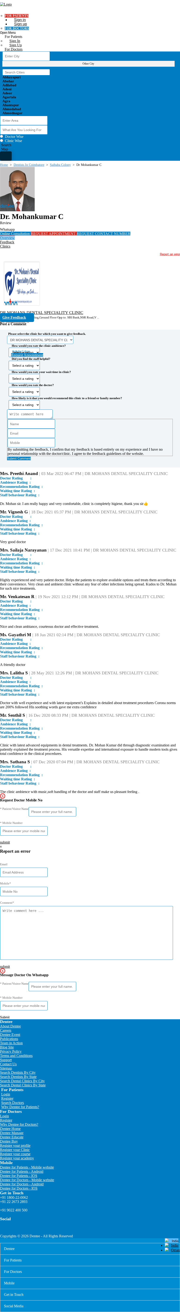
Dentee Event (10, 1035)
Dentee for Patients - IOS (18, 1176)
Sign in (20, 20)
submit (5, 842)
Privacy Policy (11, 1051)
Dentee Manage (11, 1133)
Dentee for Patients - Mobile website (27, 1167)
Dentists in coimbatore (29, 165)
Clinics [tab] (5, 246)
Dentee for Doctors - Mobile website (27, 1180)
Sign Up (15, 45)
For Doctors (13, 49)
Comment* (7, 902)
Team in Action (11, 1043)
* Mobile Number (11, 823)
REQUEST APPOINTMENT (54, 234)
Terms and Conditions (16, 1056)
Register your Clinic (15, 1150)
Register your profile (15, 1146)
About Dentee (10, 1026)
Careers (5, 1030)
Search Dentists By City (18, 1072)
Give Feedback (14, 317)
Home (4, 165)
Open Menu (8, 32)
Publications (9, 1039)
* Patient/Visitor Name (14, 809)
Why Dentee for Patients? (20, 1107)
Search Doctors (12, 1103)
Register (7, 1098)
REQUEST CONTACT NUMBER (103, 234)
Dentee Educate (11, 1137)
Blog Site (7, 1047)
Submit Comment (19, 458)
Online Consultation (15, 234)
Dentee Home (10, 1129)
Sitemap (6, 1068)
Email (4, 864)
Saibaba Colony (60, 165)
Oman (175, 1250)
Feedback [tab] (7, 242)
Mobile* (5, 883)
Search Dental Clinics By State (23, 1085)
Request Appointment (27, 355)
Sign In (14, 41)
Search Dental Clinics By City (22, 1081)
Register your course (15, 1154)
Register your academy (17, 1158)
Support (6, 1060)
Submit (5, 1017)
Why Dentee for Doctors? (19, 1124)
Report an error (170, 254)
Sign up (20, 24)
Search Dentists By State (18, 1077)
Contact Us (8, 1064)
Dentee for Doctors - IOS (19, 1188)
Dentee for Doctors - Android (22, 1184)
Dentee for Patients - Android (21, 1171)
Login (5, 1094)
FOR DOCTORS (17, 28)
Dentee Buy (9, 1141)
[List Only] (6, 156)
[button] (90, 395)
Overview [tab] (7, 238)
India (174, 1245)
